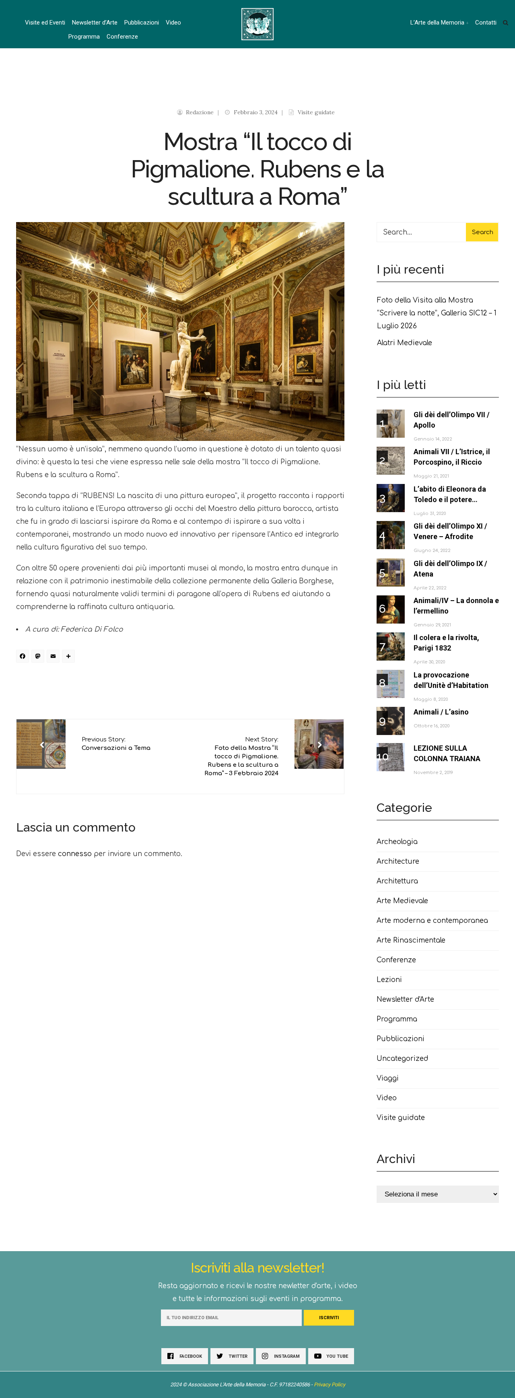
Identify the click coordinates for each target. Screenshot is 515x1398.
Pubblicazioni (141, 22)
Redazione (200, 112)
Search (482, 232)
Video (173, 22)
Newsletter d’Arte (94, 22)
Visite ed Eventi (45, 22)
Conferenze (122, 36)
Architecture (398, 861)
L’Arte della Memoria (437, 22)
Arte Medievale (402, 901)
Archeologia (397, 842)
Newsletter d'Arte (405, 999)
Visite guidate (316, 112)
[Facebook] (23, 657)
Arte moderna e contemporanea (432, 920)
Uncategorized (402, 1058)
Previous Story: (116, 744)
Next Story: (241, 756)
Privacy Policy (329, 1385)
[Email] (54, 657)
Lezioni (389, 980)
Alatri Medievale (404, 343)
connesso (75, 854)
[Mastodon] (39, 657)
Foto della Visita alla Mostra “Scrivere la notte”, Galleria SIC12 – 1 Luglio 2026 (436, 313)
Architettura (397, 881)
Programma (84, 36)
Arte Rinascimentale (411, 940)
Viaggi (388, 1078)
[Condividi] (69, 657)
